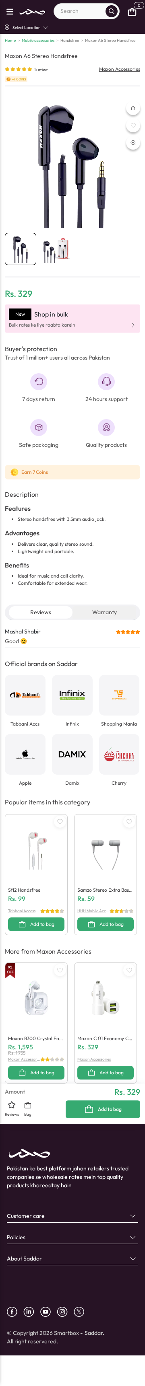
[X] (82, 1312)
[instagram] (65, 1312)
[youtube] (48, 1312)
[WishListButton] (133, 125)
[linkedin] (31, 1312)
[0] (132, 11)
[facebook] (15, 1312)
